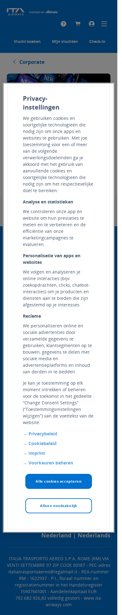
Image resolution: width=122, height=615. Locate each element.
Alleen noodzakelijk (58, 505)
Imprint (36, 453)
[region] (58, 308)
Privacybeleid (42, 434)
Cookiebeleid (42, 443)
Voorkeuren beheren (50, 463)
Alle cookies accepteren (58, 481)
